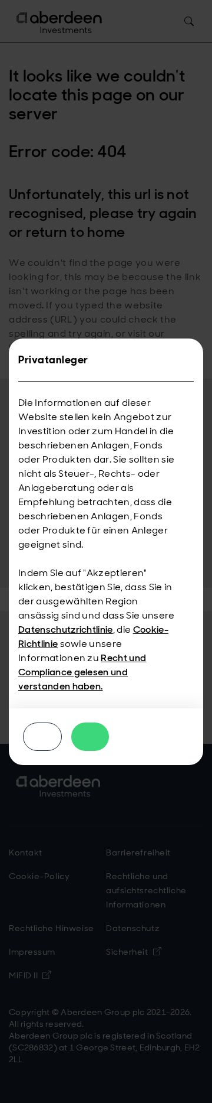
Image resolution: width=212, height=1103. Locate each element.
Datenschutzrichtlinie (65, 629)
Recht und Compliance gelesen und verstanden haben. (82, 672)
